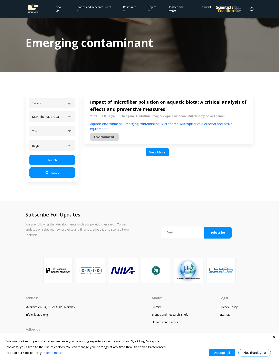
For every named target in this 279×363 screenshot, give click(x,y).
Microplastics (190, 124)
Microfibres (169, 124)
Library (156, 307)
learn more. (54, 353)
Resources (129, 7)
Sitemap (225, 314)
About (157, 298)
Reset (54, 172)
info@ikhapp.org (37, 314)
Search (52, 160)
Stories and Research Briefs (94, 7)
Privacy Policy (229, 307)
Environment (104, 137)
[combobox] (52, 103)
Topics (152, 7)
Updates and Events (176, 9)
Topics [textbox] (36, 103)
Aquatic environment (106, 124)
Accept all (222, 353)
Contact (206, 7)
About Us (59, 9)
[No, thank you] (274, 337)
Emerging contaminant (141, 124)
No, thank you (254, 353)
